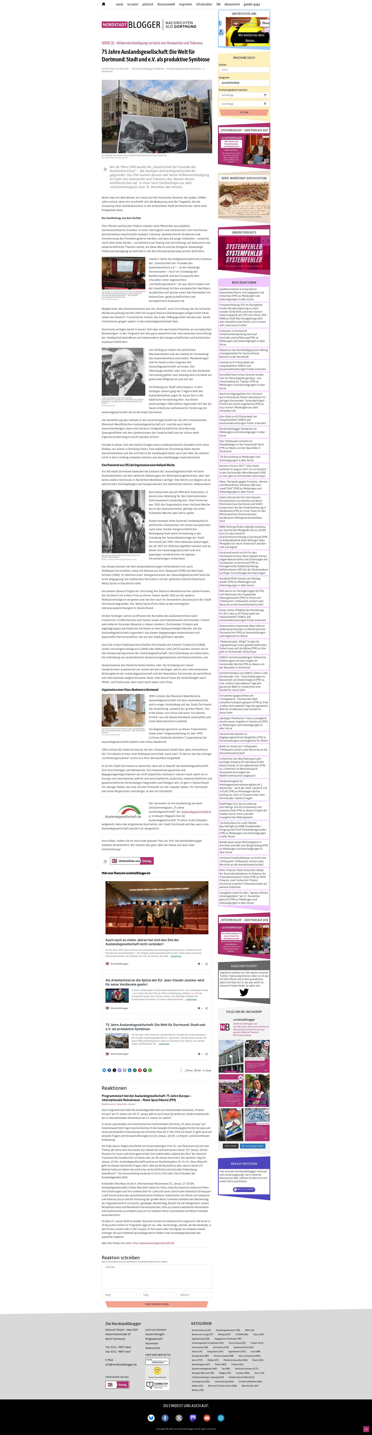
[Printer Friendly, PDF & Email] (198, 1070)
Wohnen (198, 1390)
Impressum (151, 1343)
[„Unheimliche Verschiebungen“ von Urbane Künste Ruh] (231, 1124)
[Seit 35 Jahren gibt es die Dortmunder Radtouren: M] (257, 1124)
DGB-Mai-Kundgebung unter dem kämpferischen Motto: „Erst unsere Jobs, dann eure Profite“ (242, 322)
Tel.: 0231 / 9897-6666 (118, 1347)
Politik (221, 1364)
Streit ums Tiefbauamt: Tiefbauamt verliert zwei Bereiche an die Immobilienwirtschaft (241, 601)
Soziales (243, 1373)
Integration (215, 1351)
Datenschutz (152, 1348)
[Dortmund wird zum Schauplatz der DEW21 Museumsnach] (257, 1090)
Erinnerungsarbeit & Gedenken (208, 1343)
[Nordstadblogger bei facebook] (165, 1417)
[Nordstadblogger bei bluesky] (151, 1417)
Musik (258, 1360)
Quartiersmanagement (204, 1368)
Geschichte (195, 68)
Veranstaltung (224, 1381)
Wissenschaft (250, 1385)
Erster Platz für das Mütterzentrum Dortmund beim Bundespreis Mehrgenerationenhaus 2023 (242, 516)
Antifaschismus (201, 1330)
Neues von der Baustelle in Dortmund (241, 665)
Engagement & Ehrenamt (228, 1338)
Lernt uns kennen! (155, 1329)
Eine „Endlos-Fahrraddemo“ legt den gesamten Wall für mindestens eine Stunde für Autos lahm (240, 687)
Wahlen (197, 1385)
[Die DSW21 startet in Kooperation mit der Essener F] (231, 1056)
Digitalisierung (201, 1338)
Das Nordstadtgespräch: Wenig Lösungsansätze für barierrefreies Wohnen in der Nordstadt (243, 353)
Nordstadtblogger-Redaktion (150, 68)
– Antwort (131, 1104)
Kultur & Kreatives (250, 1356)
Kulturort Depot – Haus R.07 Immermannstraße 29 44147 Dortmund (121, 1334)
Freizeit (257, 1343)
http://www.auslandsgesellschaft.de (153, 1243)
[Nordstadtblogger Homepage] (103, 4)
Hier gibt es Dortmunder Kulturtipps (244, 475)
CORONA (241, 1334)
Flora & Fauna (237, 1343)
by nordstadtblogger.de (186, 1428)
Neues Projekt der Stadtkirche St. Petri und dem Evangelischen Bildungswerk (243, 814)
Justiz (255, 1351)
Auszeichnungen (154, 1334)
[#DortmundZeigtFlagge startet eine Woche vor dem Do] (231, 1090)
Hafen (197, 1351)
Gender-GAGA (252, 4)
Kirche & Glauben (224, 1356)
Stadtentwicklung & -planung (208, 1377)
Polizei (237, 1364)
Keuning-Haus (200, 1356)
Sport (259, 1373)
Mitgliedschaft (154, 1338)
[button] (104, 1070)
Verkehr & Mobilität (250, 1381)
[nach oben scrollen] (366, 1429)
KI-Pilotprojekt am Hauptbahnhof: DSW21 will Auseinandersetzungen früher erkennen (242, 366)
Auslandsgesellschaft (179, 68)
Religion (225, 1373)
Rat (226, 1368)
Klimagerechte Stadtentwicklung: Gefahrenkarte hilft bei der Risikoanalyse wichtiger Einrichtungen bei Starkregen (243, 570)
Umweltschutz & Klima (241, 1377)
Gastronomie (200, 1347)
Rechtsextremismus (246, 1368)
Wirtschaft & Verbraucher (222, 1385)
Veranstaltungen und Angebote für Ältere (242, 634)
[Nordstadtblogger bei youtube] (206, 1417)
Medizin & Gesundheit (236, 1360)
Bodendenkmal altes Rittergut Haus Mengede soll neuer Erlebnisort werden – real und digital (243, 544)
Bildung (224, 1334)
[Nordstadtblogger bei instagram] (220, 1417)
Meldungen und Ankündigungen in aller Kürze (239, 297)
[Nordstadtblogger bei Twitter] (179, 1417)
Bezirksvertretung (202, 1334)
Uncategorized (201, 1381)
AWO (249, 1330)
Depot (258, 1334)
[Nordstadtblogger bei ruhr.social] (192, 1417)
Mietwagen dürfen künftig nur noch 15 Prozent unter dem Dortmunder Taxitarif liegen (242, 795)
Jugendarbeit (237, 1351)
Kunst (197, 1360)
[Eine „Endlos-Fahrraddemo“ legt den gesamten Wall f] (257, 1056)
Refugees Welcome (203, 1373)
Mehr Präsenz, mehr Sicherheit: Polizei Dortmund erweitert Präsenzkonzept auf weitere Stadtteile (243, 882)
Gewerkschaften (243, 1347)
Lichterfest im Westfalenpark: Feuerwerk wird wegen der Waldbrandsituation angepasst (238, 772)
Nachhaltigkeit (201, 1364)
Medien (213, 1360)
